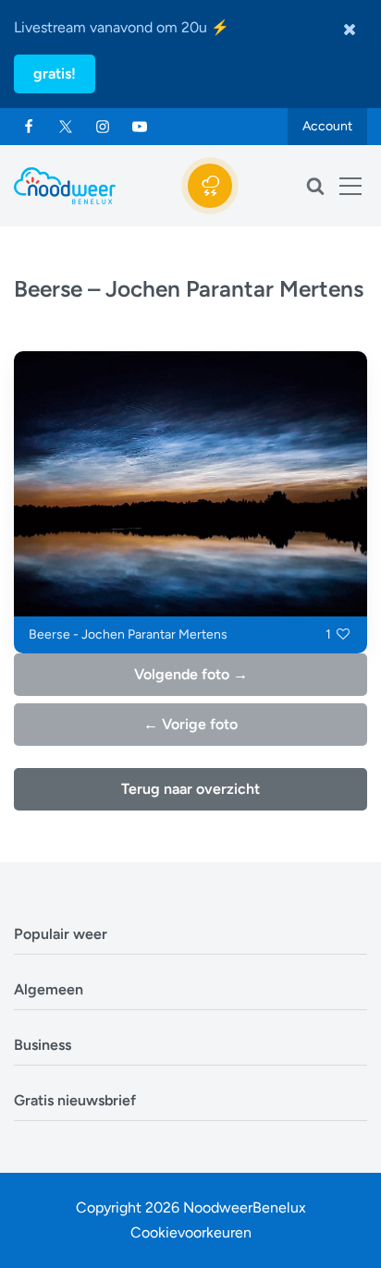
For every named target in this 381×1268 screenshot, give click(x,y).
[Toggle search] (315, 185)
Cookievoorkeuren (191, 1232)
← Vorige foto (190, 724)
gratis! (54, 73)
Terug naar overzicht (190, 789)
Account (327, 126)
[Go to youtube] (139, 126)
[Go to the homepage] (65, 185)
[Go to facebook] (28, 126)
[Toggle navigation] (350, 185)
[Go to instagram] (102, 126)
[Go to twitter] (65, 126)
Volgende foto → (191, 674)
